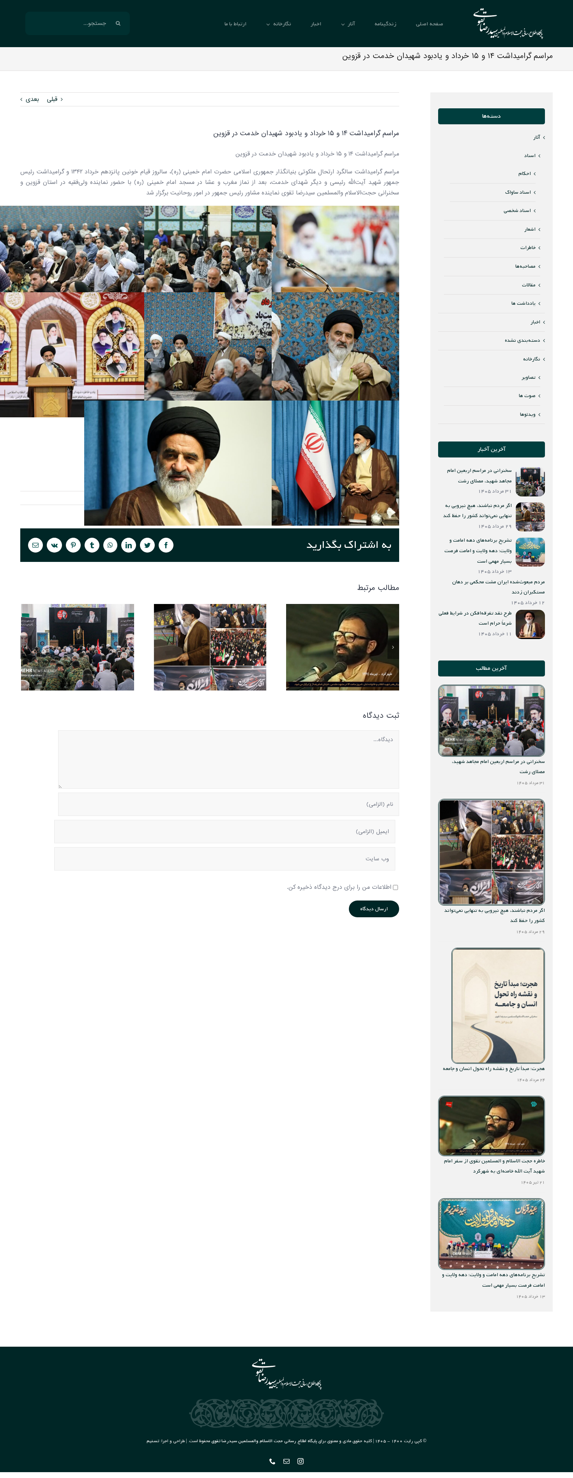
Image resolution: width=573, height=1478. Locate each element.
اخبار (535, 322)
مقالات (529, 285)
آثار (536, 137)
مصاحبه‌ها (525, 266)
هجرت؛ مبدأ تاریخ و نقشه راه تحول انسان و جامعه (494, 1069)
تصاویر (529, 377)
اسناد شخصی (517, 211)
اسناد (530, 156)
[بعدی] (393, 647)
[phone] (272, 1461)
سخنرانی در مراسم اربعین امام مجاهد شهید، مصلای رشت (77, 647)
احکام (524, 174)
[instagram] (300, 1461)
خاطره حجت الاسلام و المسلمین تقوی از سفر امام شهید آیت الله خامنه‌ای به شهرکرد (342, 647)
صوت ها (527, 396)
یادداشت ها (523, 303)
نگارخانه (531, 359)
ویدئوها (528, 414)
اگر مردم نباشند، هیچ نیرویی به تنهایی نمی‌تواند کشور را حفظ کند (210, 647)
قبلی (52, 99)
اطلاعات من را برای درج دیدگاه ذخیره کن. (339, 887)
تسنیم (153, 1440)
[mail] (286, 1461)
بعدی (32, 99)
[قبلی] (26, 647)
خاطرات (528, 248)
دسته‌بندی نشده (522, 340)
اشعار (530, 229)
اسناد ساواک (518, 192)
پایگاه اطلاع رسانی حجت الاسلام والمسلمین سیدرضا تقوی (264, 1440)
